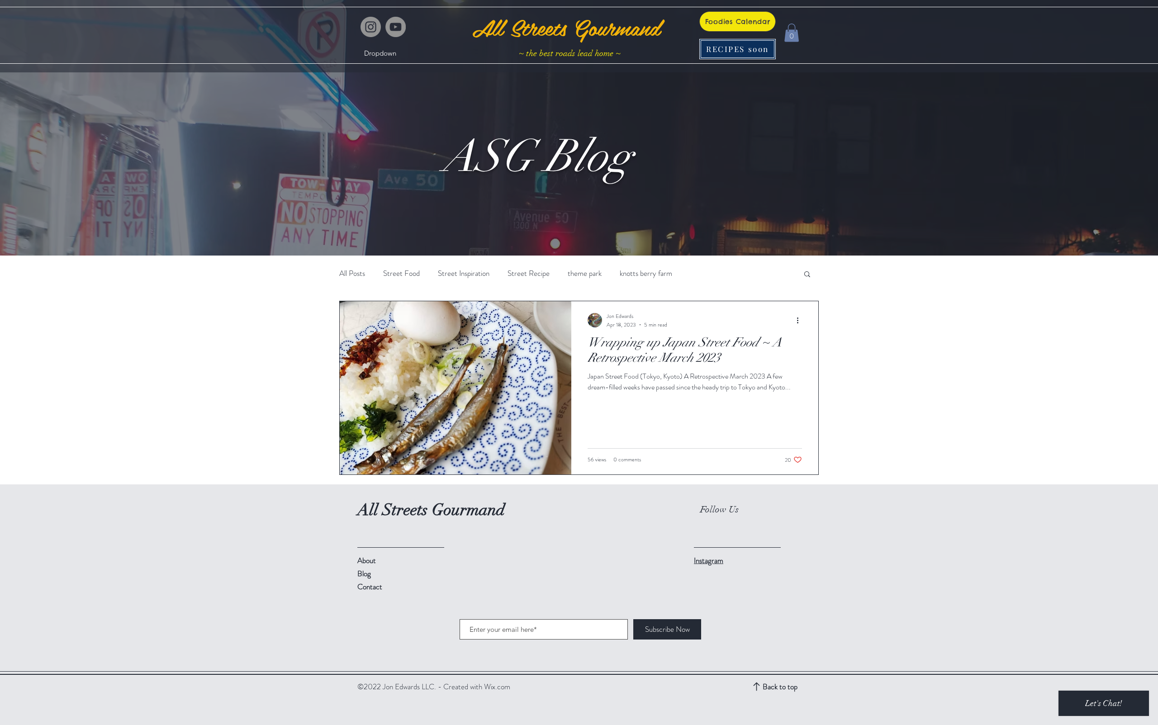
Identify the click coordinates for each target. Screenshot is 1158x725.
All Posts (352, 273)
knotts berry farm (646, 273)
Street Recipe (529, 273)
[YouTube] (395, 27)
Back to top (780, 686)
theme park (585, 273)
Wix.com (497, 686)
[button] (380, 53)
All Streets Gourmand (566, 27)
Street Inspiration (463, 273)
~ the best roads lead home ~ (570, 53)
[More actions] (800, 320)
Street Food (401, 273)
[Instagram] (371, 27)
